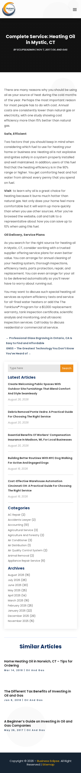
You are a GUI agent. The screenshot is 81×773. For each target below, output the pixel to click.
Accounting (15, 525)
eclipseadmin (26, 49)
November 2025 (18, 621)
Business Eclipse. (48, 761)
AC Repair (14, 515)
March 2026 (15, 600)
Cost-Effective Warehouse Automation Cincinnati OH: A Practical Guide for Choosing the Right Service (39, 485)
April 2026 (14, 595)
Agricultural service (20, 530)
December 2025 (18, 616)
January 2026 (17, 611)
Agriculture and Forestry (23, 535)
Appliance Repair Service (24, 561)
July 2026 (14, 580)
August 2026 (16, 575)
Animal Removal (18, 556)
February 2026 (17, 605)
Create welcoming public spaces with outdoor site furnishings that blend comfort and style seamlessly (39, 388)
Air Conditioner (17, 540)
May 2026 (14, 590)
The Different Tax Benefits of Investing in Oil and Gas (37, 693)
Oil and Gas (59, 49)
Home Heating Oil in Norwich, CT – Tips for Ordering (38, 663)
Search (66, 368)
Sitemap (48, 764)
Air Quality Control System (25, 550)
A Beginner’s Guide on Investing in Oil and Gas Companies (38, 723)
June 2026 (14, 585)
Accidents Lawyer (19, 520)
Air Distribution (17, 545)
